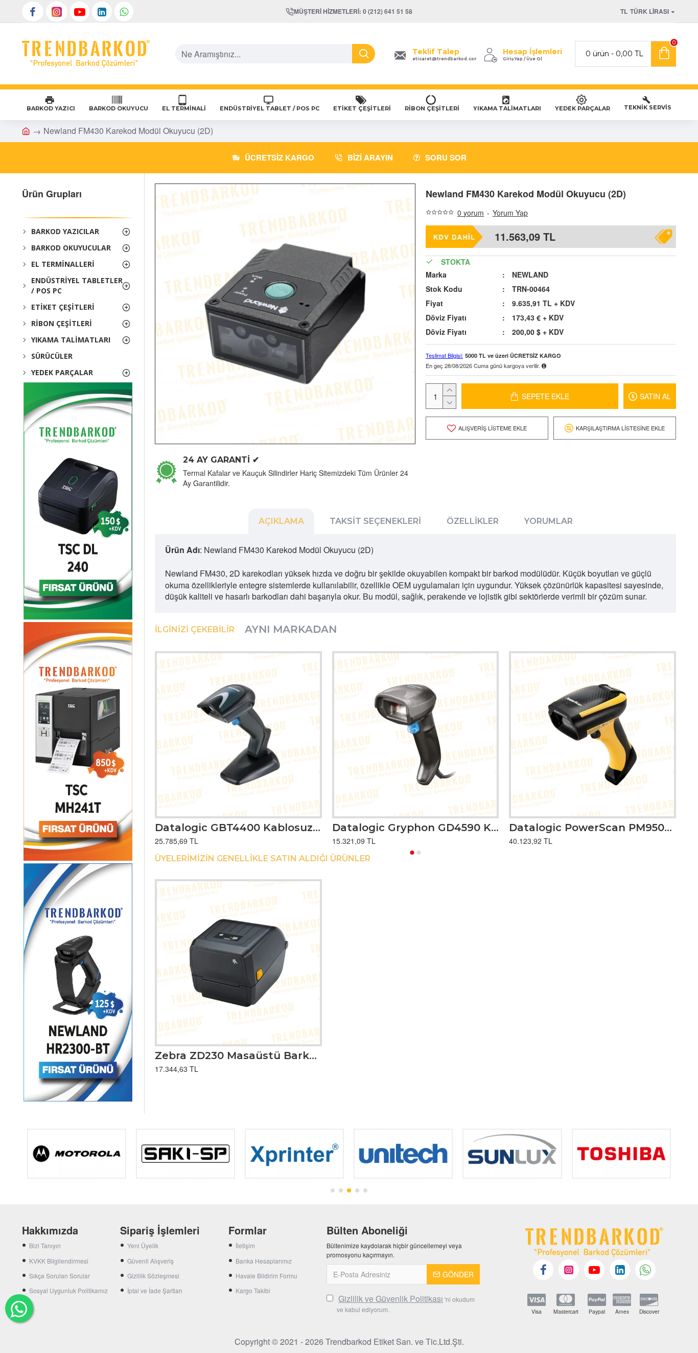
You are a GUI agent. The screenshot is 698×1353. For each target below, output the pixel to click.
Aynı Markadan (291, 629)
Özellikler (473, 521)
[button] (412, 853)
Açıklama (281, 521)
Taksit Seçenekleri (375, 521)
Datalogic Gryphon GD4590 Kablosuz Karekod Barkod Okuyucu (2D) (415, 827)
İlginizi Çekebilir (195, 629)
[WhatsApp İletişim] (19, 1308)
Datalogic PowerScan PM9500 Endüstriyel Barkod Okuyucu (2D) (592, 827)
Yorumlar (548, 521)
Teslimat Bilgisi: (444, 355)
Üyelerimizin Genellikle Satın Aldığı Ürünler (262, 858)
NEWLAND (530, 274)
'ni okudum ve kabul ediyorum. (406, 1303)
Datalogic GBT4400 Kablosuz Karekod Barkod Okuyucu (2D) (238, 827)
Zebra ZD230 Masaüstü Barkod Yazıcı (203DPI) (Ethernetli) (238, 1055)
